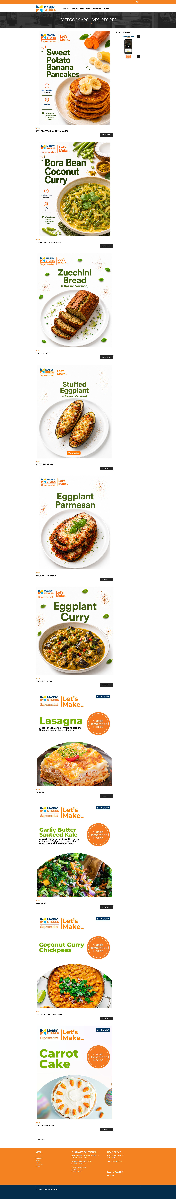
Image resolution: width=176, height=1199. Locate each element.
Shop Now (39, 1158)
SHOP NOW (75, 9)
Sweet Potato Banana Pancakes (52, 131)
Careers (38, 1162)
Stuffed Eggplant (45, 464)
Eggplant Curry (44, 681)
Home (78, 23)
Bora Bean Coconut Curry (49, 242)
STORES (87, 9)
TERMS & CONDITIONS (79, 1167)
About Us (39, 1156)
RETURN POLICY (77, 1169)
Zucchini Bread (43, 353)
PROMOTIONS (97, 9)
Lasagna (40, 792)
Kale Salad (41, 903)
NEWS (82, 9)
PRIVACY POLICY (77, 1171)
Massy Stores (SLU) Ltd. (51, 1189)
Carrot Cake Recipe (45, 1125)
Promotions (39, 1164)
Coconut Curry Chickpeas (49, 1014)
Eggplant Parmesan (46, 575)
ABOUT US (66, 9)
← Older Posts (40, 1139)
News (37, 1160)
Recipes (38, 128)
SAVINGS (106, 9)
